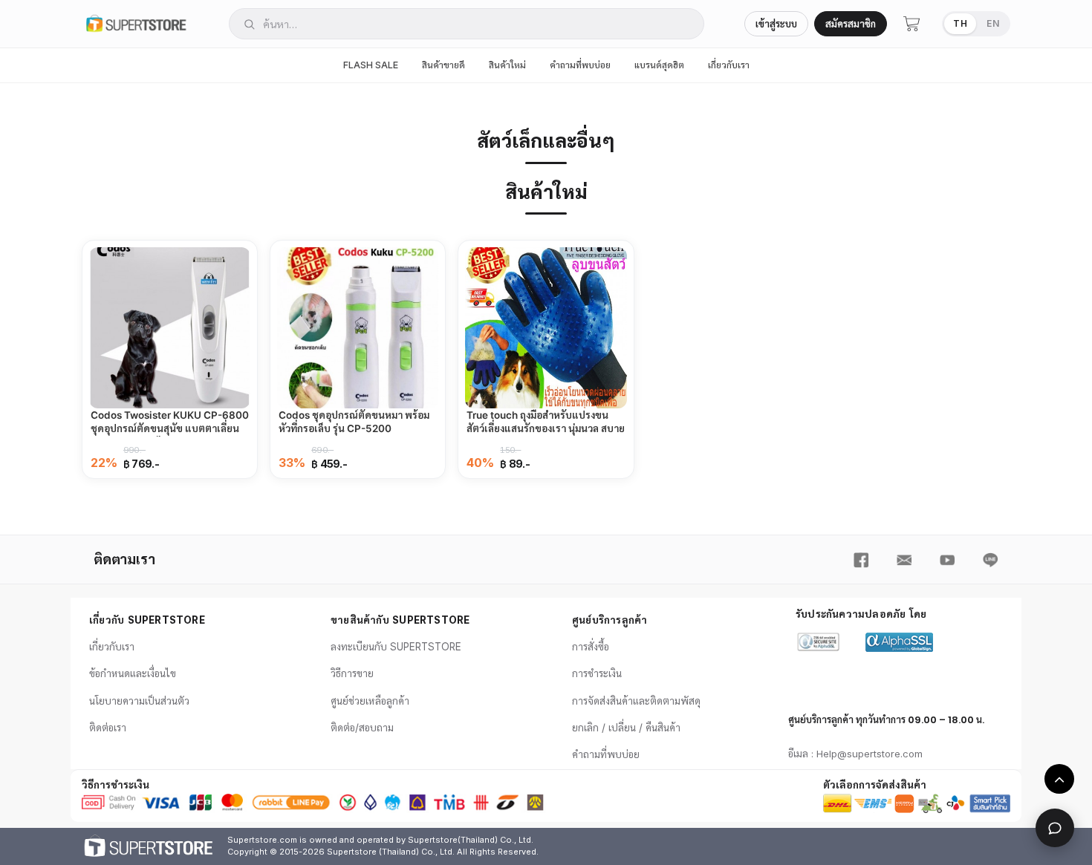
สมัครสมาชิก (850, 24)
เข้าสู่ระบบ (776, 24)
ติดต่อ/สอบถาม (362, 728)
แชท (1055, 828)
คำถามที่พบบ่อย (580, 65)
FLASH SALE (370, 65)
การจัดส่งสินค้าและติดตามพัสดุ (636, 701)
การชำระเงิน (597, 673)
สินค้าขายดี (443, 65)
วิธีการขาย (352, 673)
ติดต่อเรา (107, 728)
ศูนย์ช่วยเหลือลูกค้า (370, 701)
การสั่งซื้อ (590, 647)
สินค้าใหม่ (507, 65)
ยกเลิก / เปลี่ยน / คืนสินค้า (626, 728)
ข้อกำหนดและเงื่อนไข (132, 673)
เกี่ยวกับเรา (729, 65)
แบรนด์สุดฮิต (659, 65)
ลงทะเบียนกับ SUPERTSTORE (396, 647)
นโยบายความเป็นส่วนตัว (139, 701)
